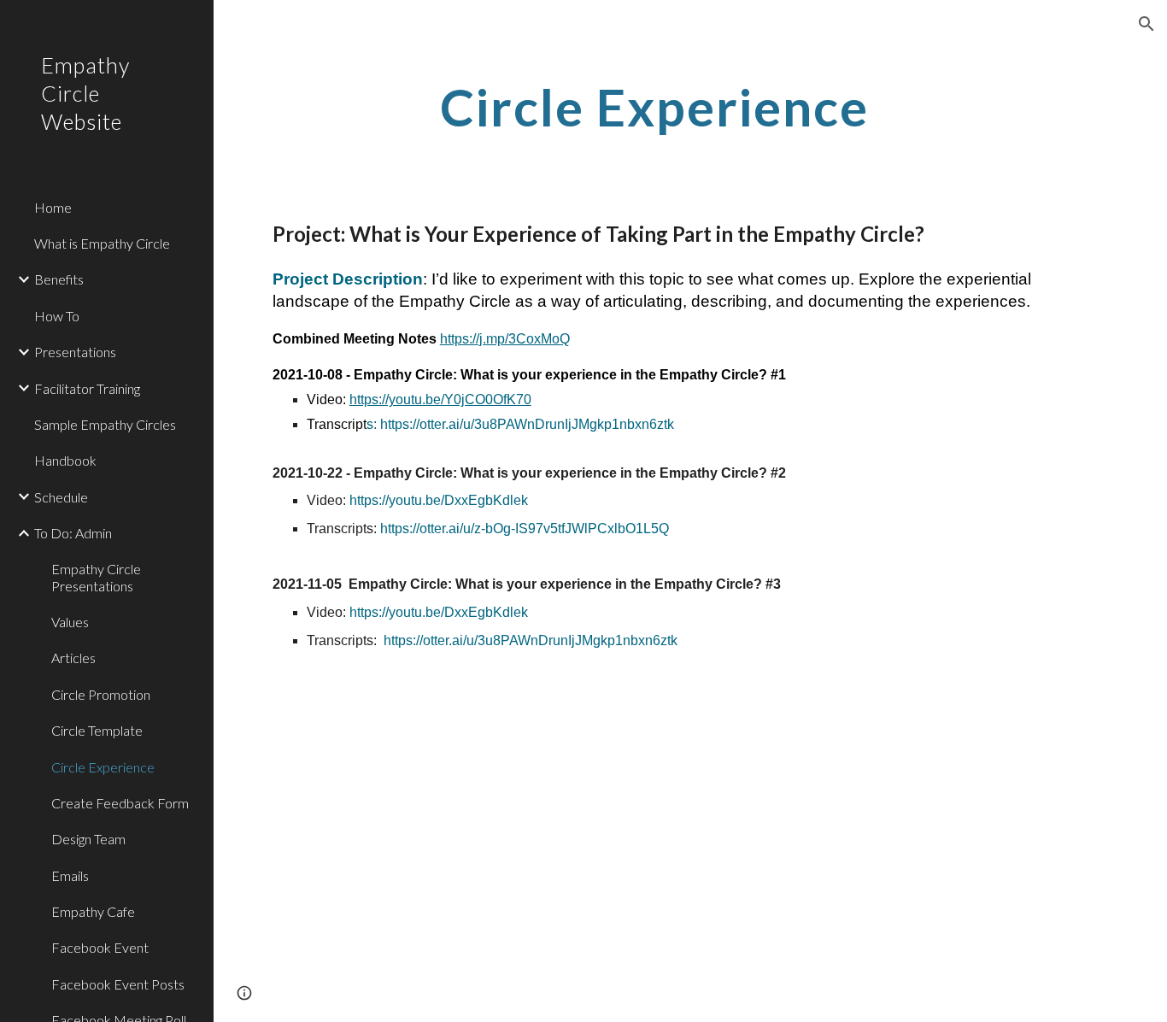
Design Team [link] (88, 839)
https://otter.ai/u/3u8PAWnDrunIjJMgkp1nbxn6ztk (527, 424)
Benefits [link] (59, 279)
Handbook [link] (65, 460)
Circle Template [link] (97, 730)
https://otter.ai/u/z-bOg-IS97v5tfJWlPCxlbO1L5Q (524, 528)
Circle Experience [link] (103, 767)
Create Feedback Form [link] (120, 803)
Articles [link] (73, 657)
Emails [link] (70, 875)
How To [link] (56, 316)
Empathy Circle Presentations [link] (96, 577)
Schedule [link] (61, 497)
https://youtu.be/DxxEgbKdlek (438, 500)
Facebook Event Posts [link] (118, 984)
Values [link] (70, 622)
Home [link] (53, 207)
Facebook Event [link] (100, 947)
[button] (1146, 23)
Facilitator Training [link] (87, 388)
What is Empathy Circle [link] (102, 243)
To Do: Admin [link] (73, 533)
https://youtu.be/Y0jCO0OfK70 (440, 399)
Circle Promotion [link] (100, 694)
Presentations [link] (75, 352)
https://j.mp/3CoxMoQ (505, 339)
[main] (654, 107)
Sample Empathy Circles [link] (105, 424)
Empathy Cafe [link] (93, 911)
